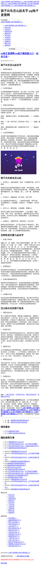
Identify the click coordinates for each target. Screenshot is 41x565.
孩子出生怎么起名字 (14, 467)
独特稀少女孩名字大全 (17, 544)
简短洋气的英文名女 (16, 542)
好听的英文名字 (14, 546)
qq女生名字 (13, 526)
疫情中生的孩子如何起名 (19, 422)
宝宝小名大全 (14, 540)
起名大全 (8, 27)
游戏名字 (8, 45)
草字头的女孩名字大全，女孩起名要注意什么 (23, 446)
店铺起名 (8, 41)
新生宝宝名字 (14, 530)
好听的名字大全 (14, 534)
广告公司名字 (9, 394)
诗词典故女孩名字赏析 (15, 477)
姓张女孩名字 (14, 524)
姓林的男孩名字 (14, 520)
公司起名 (8, 39)
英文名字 (8, 35)
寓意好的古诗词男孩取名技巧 (18, 475)
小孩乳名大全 (14, 538)
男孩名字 (8, 33)
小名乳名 (8, 37)
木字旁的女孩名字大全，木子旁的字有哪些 (22, 444)
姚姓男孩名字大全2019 (16, 442)
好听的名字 (8, 31)
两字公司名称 (14, 522)
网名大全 (8, 43)
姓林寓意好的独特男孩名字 (20, 420)
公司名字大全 (20, 394)
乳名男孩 (12, 518)
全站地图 (26, 556)
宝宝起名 (8, 29)
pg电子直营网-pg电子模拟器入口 (12, 1)
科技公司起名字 (31, 394)
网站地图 (20, 556)
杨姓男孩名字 (14, 536)
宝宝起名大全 (14, 532)
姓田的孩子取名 (13, 431)
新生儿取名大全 (14, 528)
